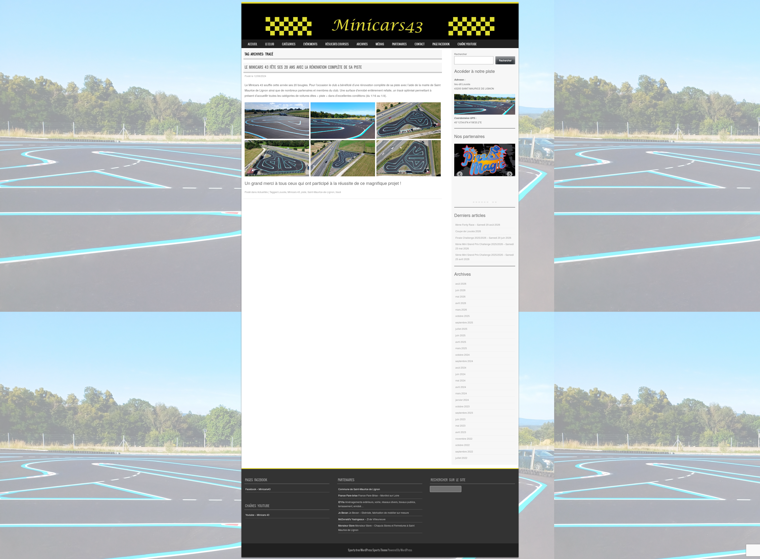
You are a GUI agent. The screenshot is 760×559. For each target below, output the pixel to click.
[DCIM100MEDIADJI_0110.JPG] (277, 158)
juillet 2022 (461, 457)
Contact (420, 44)
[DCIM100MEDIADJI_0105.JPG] (408, 158)
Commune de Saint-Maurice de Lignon (359, 489)
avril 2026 (460, 303)
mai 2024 (460, 380)
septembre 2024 (464, 361)
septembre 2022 (464, 451)
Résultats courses (337, 44)
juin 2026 (460, 290)
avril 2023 (460, 432)
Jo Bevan (343, 512)
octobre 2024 (462, 354)
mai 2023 (460, 425)
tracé (338, 192)
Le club (269, 44)
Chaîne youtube (467, 44)
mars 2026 (461, 309)
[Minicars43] (380, 35)
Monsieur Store (346, 525)
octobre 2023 (462, 406)
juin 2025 (460, 335)
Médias (380, 44)
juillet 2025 (461, 328)
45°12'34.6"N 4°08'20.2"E (468, 122)
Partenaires (399, 44)
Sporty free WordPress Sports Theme (367, 550)
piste (303, 192)
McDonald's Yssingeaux (351, 519)
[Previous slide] (460, 174)
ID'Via (341, 502)
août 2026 (460, 283)
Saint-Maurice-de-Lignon (321, 192)
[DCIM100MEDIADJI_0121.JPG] (343, 158)
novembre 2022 (463, 438)
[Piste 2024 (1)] (343, 120)
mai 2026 (460, 296)
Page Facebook (441, 44)
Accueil (252, 44)
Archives (362, 44)
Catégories (288, 44)
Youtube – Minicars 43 (257, 514)
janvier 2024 (462, 399)
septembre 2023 (464, 412)
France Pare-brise (348, 495)
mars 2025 (461, 348)
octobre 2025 (462, 316)
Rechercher (460, 54)
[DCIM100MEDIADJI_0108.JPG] (408, 120)
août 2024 (460, 367)
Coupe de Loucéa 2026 (468, 231)
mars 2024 (461, 393)
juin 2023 (460, 419)
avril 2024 (460, 387)
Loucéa (282, 192)
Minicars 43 (294, 192)
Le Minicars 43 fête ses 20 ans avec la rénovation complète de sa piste (303, 67)
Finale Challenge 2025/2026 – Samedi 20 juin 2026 (483, 237)
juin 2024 (460, 374)
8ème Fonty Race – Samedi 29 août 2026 (477, 224)
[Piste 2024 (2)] (277, 120)
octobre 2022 (462, 445)
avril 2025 (460, 341)
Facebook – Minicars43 (258, 489)
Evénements (310, 44)
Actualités (262, 192)
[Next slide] (509, 174)
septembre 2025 (464, 322)
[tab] (473, 202)
